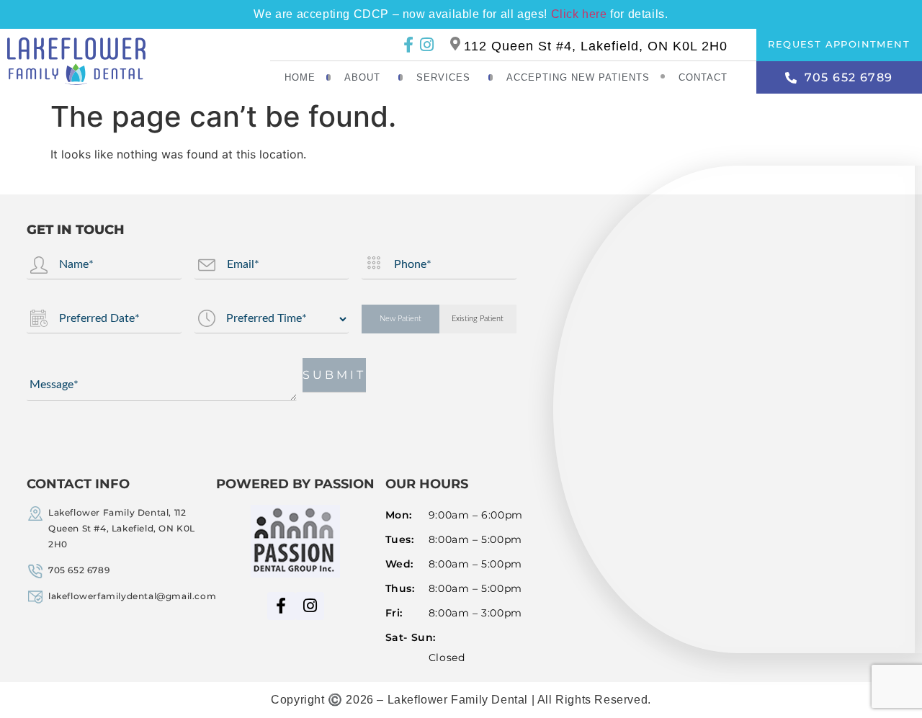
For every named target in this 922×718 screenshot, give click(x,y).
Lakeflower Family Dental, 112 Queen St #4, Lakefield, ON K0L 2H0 (121, 528)
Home (300, 77)
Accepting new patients (578, 77)
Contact (703, 77)
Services (443, 77)
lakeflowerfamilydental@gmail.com (132, 596)
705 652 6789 (78, 570)
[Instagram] (426, 44)
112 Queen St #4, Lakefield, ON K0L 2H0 (596, 46)
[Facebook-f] (408, 44)
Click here (579, 14)
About (362, 77)
